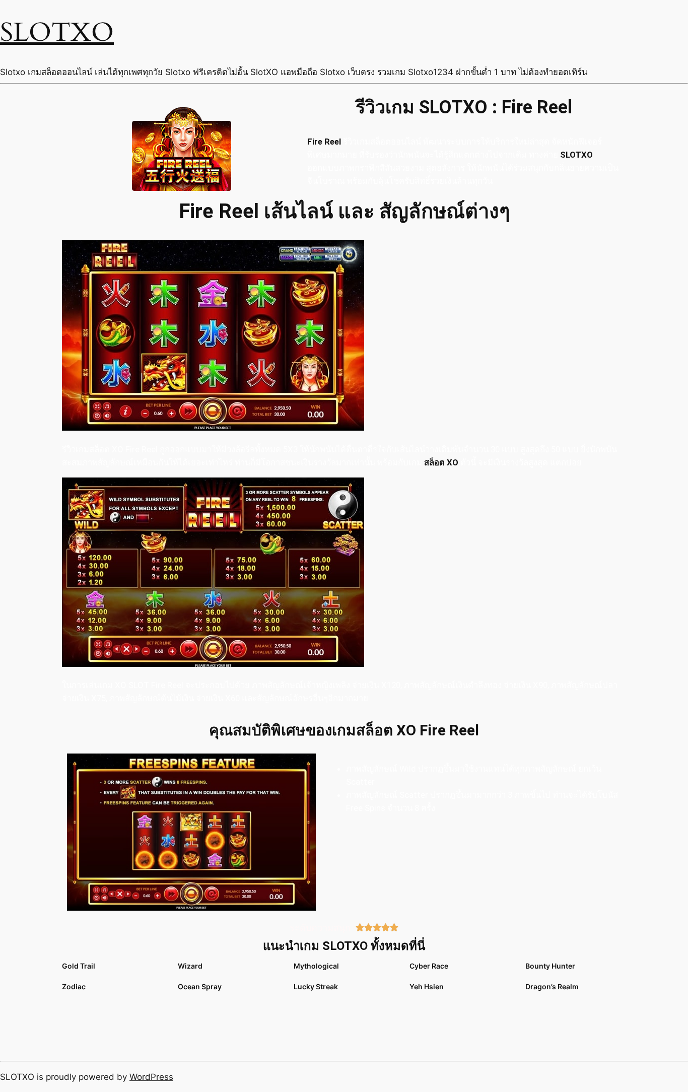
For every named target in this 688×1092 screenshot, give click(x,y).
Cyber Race (428, 966)
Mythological (316, 966)
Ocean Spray (200, 986)
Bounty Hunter (550, 966)
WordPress (151, 1077)
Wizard (190, 966)
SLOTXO (57, 32)
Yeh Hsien (426, 986)
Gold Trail (78, 966)
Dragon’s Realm (552, 986)
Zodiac (74, 986)
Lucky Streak (316, 986)
